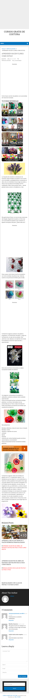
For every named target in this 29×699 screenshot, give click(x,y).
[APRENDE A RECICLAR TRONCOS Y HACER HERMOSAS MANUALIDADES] (14, 532)
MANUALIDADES (6, 60)
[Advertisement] (14, 14)
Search (14, 688)
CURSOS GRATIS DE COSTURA (14, 33)
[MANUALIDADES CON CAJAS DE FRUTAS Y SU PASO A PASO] (14, 574)
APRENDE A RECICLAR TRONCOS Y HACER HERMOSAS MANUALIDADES (13, 541)
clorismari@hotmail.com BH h (16, 613)
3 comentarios (17, 60)
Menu (2, 43)
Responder (11, 620)
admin (4, 58)
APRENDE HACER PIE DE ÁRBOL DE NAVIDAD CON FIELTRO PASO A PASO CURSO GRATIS (13, 562)
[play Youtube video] (14, 511)
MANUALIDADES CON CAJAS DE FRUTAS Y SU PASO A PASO (12, 584)
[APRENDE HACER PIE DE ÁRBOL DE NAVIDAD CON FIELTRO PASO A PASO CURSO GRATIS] (14, 552)
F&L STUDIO (18, 697)
